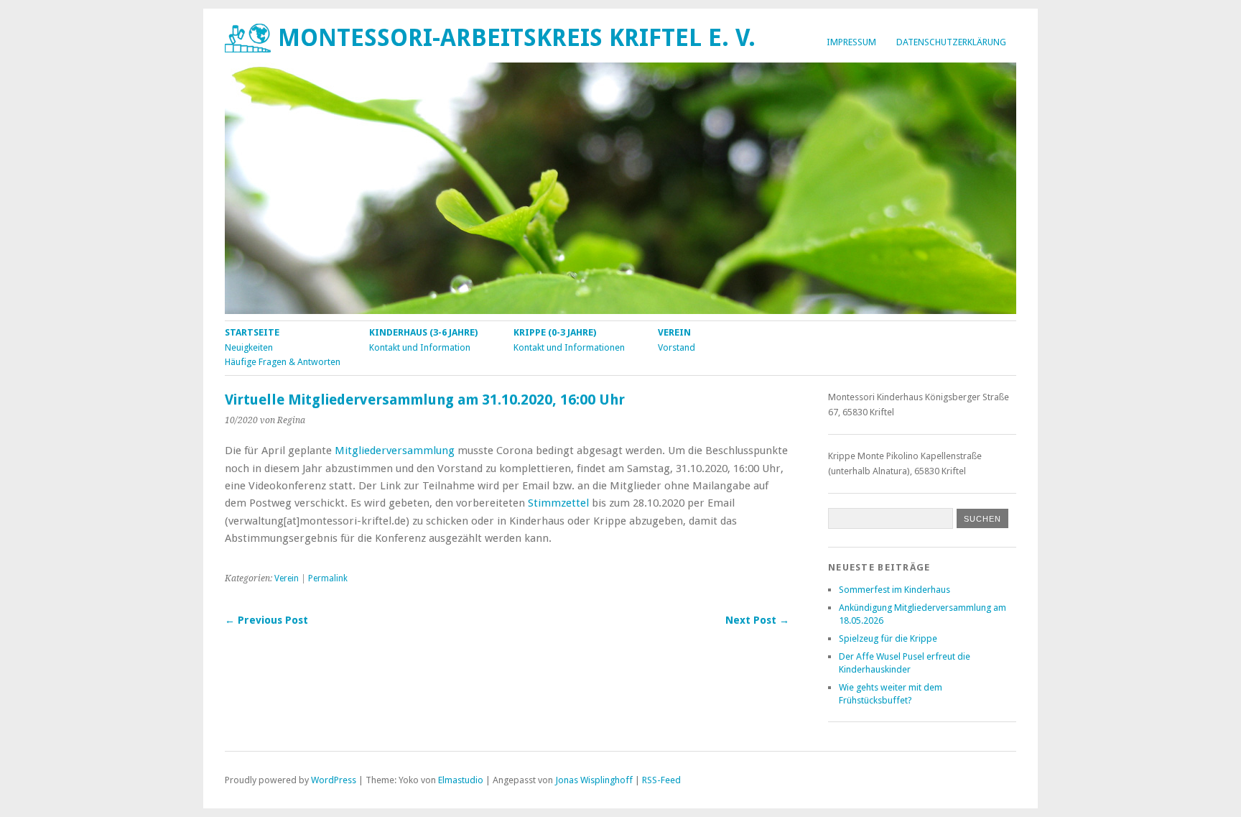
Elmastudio (460, 780)
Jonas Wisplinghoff (594, 780)
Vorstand (676, 347)
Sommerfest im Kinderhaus (894, 589)
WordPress (333, 780)
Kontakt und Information (419, 347)
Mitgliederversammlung (395, 450)
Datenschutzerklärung (951, 42)
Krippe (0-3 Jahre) (554, 332)
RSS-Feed (661, 780)
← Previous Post (266, 620)
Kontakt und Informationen (569, 347)
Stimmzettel (558, 503)
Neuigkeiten (249, 347)
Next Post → (757, 620)
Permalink (328, 578)
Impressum (851, 42)
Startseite (252, 332)
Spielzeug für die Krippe (888, 638)
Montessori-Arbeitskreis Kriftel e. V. (517, 38)
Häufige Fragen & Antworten (282, 361)
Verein (674, 332)
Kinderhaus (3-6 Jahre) (423, 332)
